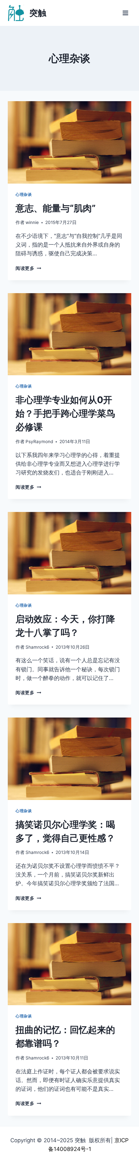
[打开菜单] (125, 13)
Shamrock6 (37, 647)
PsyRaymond (39, 441)
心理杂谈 (24, 194)
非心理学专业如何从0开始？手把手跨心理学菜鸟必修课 (65, 413)
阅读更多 (28, 268)
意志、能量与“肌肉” (56, 208)
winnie (32, 222)
